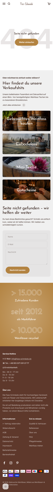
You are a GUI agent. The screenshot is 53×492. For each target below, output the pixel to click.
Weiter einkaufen (26, 42)
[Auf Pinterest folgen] (17, 463)
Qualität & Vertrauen (37, 424)
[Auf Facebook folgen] (4, 463)
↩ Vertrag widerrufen (11, 424)
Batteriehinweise (9, 450)
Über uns (33, 432)
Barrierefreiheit (9, 454)
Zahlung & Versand (11, 437)
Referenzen (34, 428)
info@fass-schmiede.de (21, 359)
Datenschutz (8, 441)
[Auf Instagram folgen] (11, 463)
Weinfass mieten (36, 446)
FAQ (31, 437)
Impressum (7, 446)
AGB (4, 432)
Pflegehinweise (35, 441)
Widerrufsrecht (9, 428)
